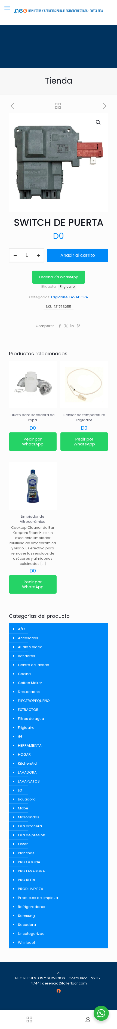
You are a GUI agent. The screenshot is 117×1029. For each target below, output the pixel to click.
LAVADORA (78, 297)
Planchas (26, 853)
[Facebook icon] (59, 991)
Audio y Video (30, 647)
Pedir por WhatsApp (33, 441)
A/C (21, 629)
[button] (98, 122)
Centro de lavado (33, 664)
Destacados (29, 691)
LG (20, 790)
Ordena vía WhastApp (58, 277)
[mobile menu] (7, 8)
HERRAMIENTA (30, 745)
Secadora (27, 924)
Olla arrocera (30, 826)
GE (20, 736)
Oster (23, 844)
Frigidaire (59, 297)
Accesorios (28, 638)
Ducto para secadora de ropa (33, 417)
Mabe (23, 808)
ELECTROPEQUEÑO (34, 700)
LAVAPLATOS (29, 781)
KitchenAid (27, 763)
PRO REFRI (26, 879)
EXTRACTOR (28, 709)
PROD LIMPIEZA (30, 888)
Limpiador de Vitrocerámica (32, 519)
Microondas (28, 817)
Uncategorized (31, 933)
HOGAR (24, 754)
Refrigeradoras (31, 906)
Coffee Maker (30, 682)
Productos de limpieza (38, 897)
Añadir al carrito (77, 255)
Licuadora (27, 799)
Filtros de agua (31, 718)
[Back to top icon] (58, 973)
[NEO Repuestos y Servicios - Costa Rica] (58, 11)
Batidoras (26, 655)
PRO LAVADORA (31, 870)
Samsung (26, 915)
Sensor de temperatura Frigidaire (84, 417)
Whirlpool (26, 942)
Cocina (24, 673)
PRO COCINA (29, 862)
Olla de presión (31, 835)
